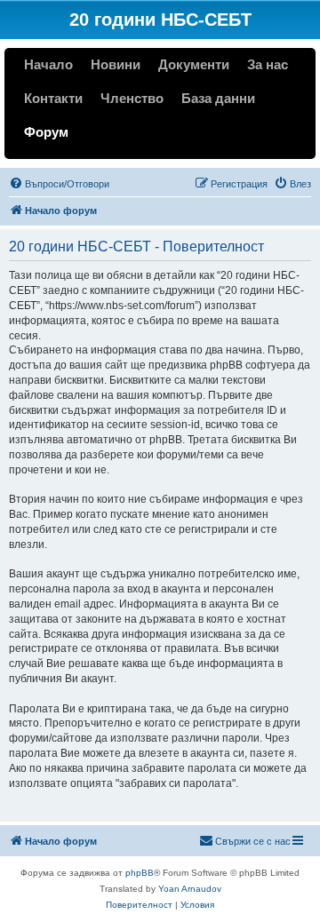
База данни (218, 98)
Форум (46, 131)
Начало (48, 64)
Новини (115, 64)
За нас (267, 64)
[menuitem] (59, 184)
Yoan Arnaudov (189, 889)
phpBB (139, 873)
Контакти (53, 98)
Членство (132, 98)
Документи (193, 64)
